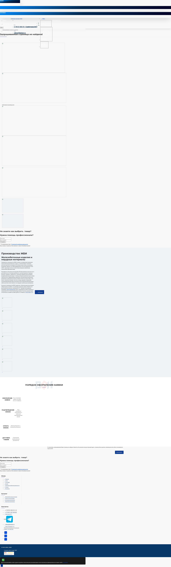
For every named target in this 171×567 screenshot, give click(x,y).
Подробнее (40, 292)
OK (2, 559)
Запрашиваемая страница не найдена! (10, 29)
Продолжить (119, 452)
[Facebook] (5, 539)
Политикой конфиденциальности (19, 244)
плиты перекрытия (10, 289)
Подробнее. (65, 562)
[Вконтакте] (5, 536)
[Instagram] (5, 532)
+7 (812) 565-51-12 (29, 292)
